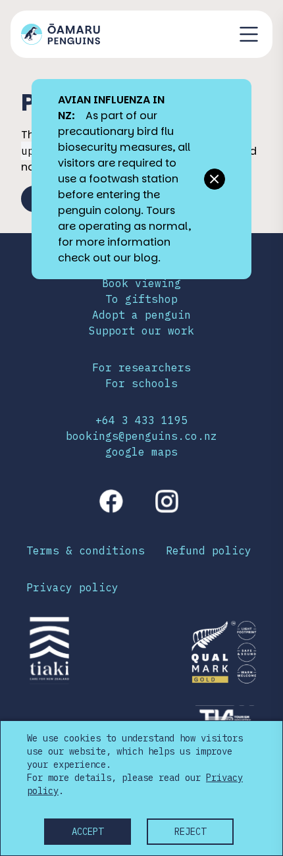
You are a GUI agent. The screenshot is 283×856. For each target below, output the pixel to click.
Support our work (141, 330)
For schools (141, 383)
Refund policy (208, 550)
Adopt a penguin (141, 314)
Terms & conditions (85, 550)
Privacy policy (72, 587)
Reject (190, 832)
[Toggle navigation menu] (249, 34)
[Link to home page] (60, 34)
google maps (141, 451)
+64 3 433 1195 (141, 420)
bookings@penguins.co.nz (141, 435)
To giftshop (141, 299)
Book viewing (141, 283)
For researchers (141, 367)
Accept (87, 832)
